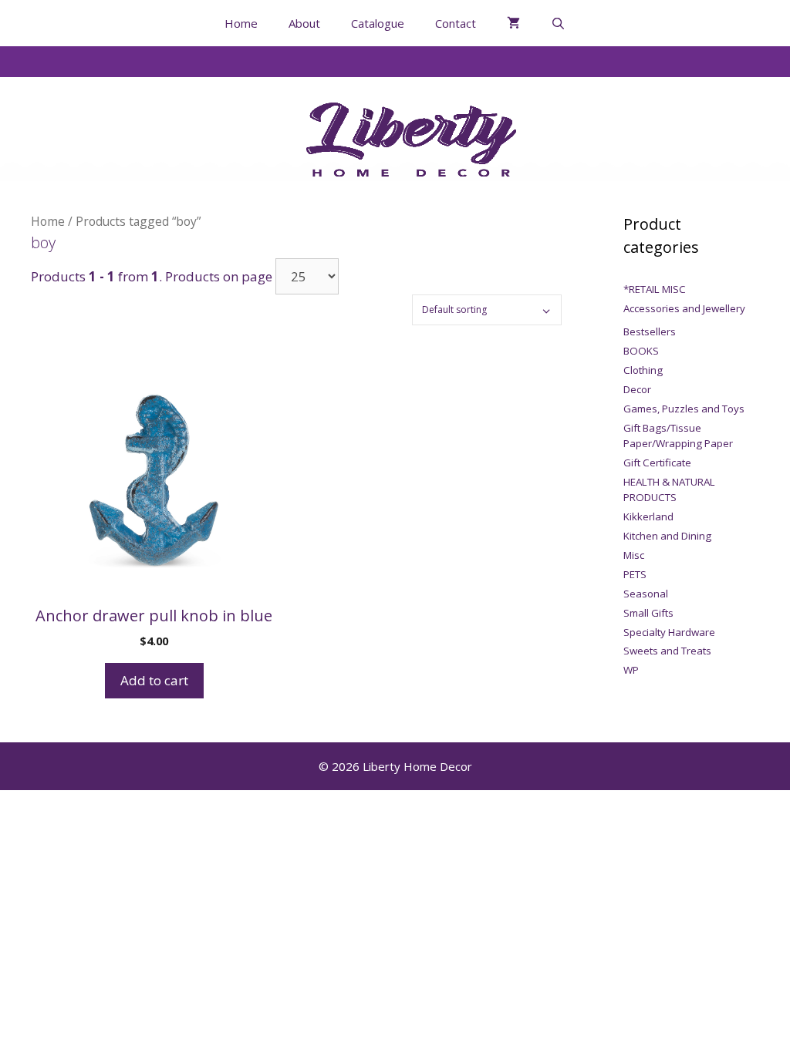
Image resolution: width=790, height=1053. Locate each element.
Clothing (643, 370)
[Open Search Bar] (558, 23)
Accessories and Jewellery (684, 308)
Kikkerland (648, 516)
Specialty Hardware (669, 632)
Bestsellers (649, 331)
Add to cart (154, 680)
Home (241, 23)
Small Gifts (648, 613)
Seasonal (645, 594)
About (304, 23)
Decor (637, 389)
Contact (455, 23)
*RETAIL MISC (654, 289)
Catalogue (377, 23)
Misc (633, 555)
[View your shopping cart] (513, 23)
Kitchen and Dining (667, 536)
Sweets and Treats (667, 651)
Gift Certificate (657, 462)
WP (631, 670)
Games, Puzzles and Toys (683, 408)
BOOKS (641, 351)
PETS (635, 574)
